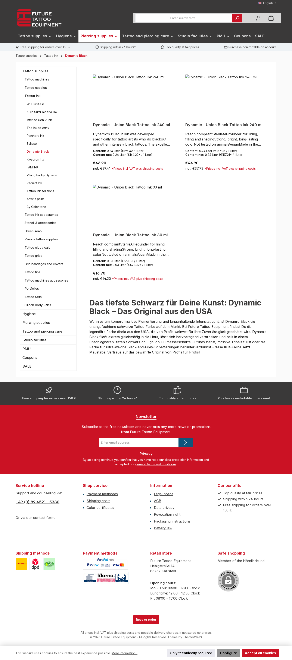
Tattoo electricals (37, 247)
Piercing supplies (36, 322)
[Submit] (185, 442)
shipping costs (124, 632)
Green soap (33, 231)
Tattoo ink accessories (41, 215)
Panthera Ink (35, 135)
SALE (26, 366)
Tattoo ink (33, 96)
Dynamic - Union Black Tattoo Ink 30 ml (130, 235)
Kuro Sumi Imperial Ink (42, 112)
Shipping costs (98, 501)
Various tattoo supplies (41, 239)
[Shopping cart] (271, 18)
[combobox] (183, 18)
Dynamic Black (38, 151)
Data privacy (164, 507)
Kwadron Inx (35, 159)
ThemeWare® (192, 637)
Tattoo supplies (35, 71)
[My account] (258, 18)
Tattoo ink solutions (40, 191)
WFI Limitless (35, 104)
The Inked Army (38, 128)
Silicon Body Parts (38, 305)
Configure (228, 653)
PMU (26, 349)
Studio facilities (34, 340)
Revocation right (167, 514)
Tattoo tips (32, 272)
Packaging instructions (172, 521)
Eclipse (32, 143)
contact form (43, 517)
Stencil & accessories (40, 223)
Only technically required (191, 653)
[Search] (237, 18)
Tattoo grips (33, 256)
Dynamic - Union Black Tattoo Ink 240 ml (131, 125)
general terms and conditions (155, 464)
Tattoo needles (36, 88)
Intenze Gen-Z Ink (39, 120)
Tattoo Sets (33, 297)
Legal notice (163, 494)
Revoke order (146, 619)
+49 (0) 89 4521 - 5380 (37, 502)
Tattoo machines (37, 79)
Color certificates (100, 507)
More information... (124, 653)
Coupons (29, 357)
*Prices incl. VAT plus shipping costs (137, 168)
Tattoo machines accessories (46, 280)
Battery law (163, 528)
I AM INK (32, 167)
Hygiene (29, 314)
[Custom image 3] (49, 564)
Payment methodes (102, 494)
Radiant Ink (34, 183)
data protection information (184, 459)
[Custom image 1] (21, 564)
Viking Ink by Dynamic (42, 175)
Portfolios (32, 288)
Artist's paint (35, 199)
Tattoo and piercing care (42, 331)
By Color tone (36, 207)
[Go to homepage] (39, 18)
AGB (157, 501)
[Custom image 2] (35, 564)
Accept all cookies (260, 653)
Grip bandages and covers (44, 264)
